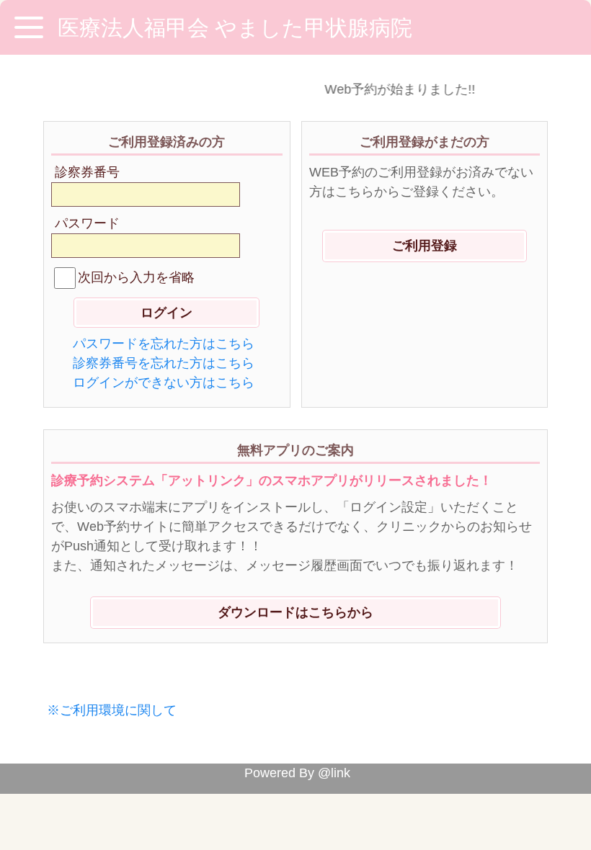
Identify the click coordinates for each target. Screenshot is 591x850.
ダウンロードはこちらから (295, 612)
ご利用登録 (424, 245)
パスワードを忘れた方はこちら (163, 343)
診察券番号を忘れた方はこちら (163, 363)
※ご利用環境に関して (112, 710)
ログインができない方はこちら (163, 382)
